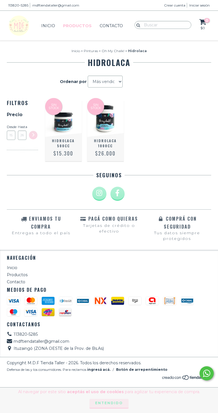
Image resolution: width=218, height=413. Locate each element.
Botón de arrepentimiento (141, 369)
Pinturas (91, 51)
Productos (77, 25)
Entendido (109, 403)
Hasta (22, 127)
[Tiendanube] (186, 379)
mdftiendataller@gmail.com (55, 5)
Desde (11, 127)
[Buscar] (137, 24)
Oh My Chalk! (113, 51)
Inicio (48, 25)
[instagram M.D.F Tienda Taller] (99, 194)
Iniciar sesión (199, 5)
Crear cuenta (174, 5)
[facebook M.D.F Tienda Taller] (117, 194)
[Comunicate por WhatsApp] (207, 373)
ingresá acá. (98, 369)
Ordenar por (73, 81)
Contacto (111, 25)
